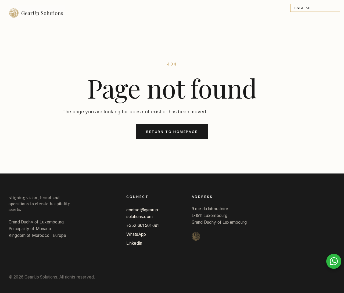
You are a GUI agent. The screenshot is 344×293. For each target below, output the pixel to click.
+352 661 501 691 (142, 225)
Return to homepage (172, 131)
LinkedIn (134, 243)
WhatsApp (136, 234)
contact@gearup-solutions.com (143, 213)
